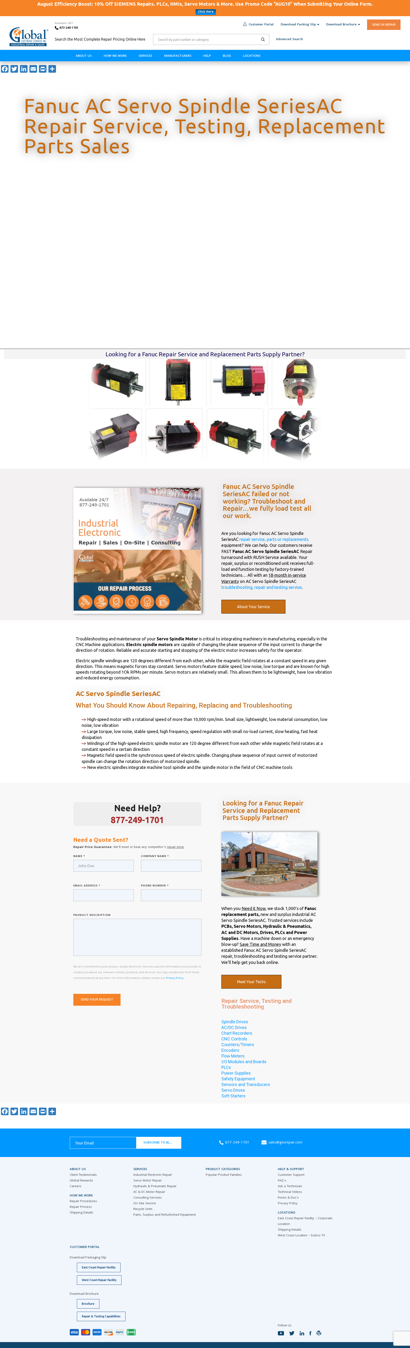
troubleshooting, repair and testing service (261, 587)
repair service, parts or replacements (273, 539)
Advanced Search (289, 39)
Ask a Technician (290, 1186)
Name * (79, 856)
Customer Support (291, 1175)
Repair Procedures (83, 1201)
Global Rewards (81, 1180)
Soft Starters (233, 1095)
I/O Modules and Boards (243, 1061)
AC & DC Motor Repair (149, 1192)
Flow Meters (233, 1055)
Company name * (155, 856)
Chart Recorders (236, 1033)
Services (145, 56)
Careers (75, 1186)
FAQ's (282, 1180)
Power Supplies (236, 1073)
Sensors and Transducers (245, 1084)
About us (84, 56)
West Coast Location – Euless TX (301, 1235)
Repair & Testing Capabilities (101, 1316)
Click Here (206, 12)
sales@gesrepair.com (285, 1143)
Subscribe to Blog (158, 1142)
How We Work (115, 56)
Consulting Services (147, 1197)
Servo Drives (233, 1090)
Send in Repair (384, 25)
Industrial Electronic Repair (152, 1175)
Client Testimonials (83, 1175)
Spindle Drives (234, 1021)
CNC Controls (234, 1038)
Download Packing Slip (298, 24)
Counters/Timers (237, 1044)
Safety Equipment (238, 1078)
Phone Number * (155, 886)
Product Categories (223, 1169)
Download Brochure (341, 24)
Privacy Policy (175, 978)
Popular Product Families (224, 1175)
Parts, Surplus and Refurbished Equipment (164, 1215)
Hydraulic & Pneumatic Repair (155, 1186)
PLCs (226, 1067)
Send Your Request (97, 999)
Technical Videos (290, 1192)
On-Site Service (144, 1203)
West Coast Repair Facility (99, 1279)
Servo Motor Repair (147, 1180)
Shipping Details (81, 1212)
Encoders (230, 1050)
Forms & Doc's (288, 1197)
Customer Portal (261, 24)
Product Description (92, 915)
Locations (252, 56)
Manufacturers (177, 56)
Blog (227, 56)
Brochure (88, 1303)
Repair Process (81, 1207)
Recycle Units (143, 1209)
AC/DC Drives (234, 1027)
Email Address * (86, 886)
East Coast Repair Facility (99, 1267)
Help (207, 56)
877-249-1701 (68, 28)
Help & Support (291, 1169)
